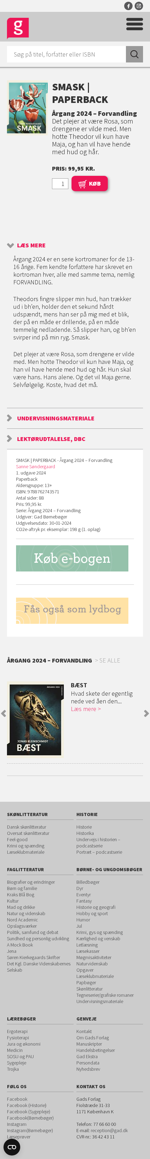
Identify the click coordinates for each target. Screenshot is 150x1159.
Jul (79, 926)
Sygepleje (16, 1063)
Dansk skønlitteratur (26, 827)
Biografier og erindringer (31, 882)
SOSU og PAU (20, 1056)
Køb (95, 183)
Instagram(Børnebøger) (30, 1130)
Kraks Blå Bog (20, 894)
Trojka (13, 1069)
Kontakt (84, 1031)
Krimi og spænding (25, 846)
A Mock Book (20, 945)
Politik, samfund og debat (32, 932)
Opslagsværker (22, 926)
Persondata (87, 1063)
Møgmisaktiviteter (93, 957)
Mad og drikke (21, 907)
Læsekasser (87, 951)
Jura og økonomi (23, 1044)
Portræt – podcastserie (99, 852)
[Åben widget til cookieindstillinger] (11, 1147)
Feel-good (17, 839)
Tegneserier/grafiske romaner (105, 995)
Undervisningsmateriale (56, 418)
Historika (85, 833)
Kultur (12, 901)
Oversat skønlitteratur (28, 833)
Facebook (128, 6)
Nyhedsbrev (88, 1069)
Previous (3, 713)
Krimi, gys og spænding (99, 932)
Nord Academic (22, 920)
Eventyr (83, 894)
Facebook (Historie (26, 1105)
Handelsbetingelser (95, 1050)
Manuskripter (89, 1044)
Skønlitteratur (89, 989)
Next (146, 713)
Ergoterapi (17, 1031)
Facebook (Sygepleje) (28, 1111)
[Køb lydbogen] (75, 611)
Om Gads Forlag (92, 1037)
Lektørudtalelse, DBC (51, 439)
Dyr (79, 888)
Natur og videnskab (26, 913)
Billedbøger (87, 882)
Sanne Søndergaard (35, 466)
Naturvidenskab (92, 963)
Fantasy (84, 901)
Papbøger (86, 982)
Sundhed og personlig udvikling (38, 938)
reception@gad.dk (109, 1130)
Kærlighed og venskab (98, 938)
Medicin (15, 1050)
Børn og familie (22, 888)
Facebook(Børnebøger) (30, 1118)
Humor (83, 920)
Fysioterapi (18, 1037)
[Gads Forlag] (18, 29)
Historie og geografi (95, 907)
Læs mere (31, 245)
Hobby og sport (92, 913)
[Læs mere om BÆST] (35, 719)
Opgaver (84, 970)
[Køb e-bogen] (75, 558)
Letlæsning (87, 945)
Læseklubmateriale (25, 852)
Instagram (139, 6)
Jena (11, 951)
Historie (84, 827)
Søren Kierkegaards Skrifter (33, 957)
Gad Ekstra (87, 1056)
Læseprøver (18, 1137)
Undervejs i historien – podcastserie (98, 842)
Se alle (109, 660)
